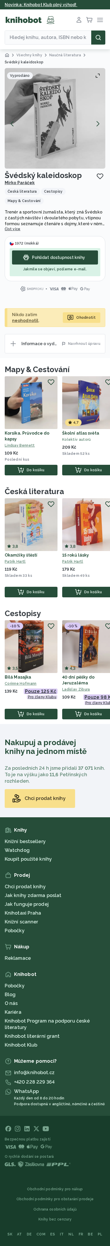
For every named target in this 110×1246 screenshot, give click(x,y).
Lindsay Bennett (20, 445)
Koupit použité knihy (28, 859)
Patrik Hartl (15, 562)
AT (19, 1234)
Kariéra (13, 1012)
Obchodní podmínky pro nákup (55, 1189)
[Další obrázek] (97, 123)
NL (71, 1234)
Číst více (13, 229)
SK (9, 1234)
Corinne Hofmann (21, 684)
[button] (55, 118)
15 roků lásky (75, 555)
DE (29, 1234)
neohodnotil (25, 320)
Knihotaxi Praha (23, 913)
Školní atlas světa (80, 433)
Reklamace (18, 958)
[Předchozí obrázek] (12, 123)
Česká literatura (34, 491)
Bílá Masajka (18, 677)
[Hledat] (98, 37)
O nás (11, 1003)
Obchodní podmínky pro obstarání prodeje (55, 1199)
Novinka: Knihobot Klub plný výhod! (41, 4)
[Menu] (100, 20)
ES (52, 1234)
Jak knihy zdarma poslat (33, 895)
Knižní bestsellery (25, 841)
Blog (10, 994)
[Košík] (89, 20)
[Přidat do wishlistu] (100, 176)
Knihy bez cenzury (55, 1219)
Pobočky (15, 930)
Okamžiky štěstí (21, 555)
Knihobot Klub (21, 1045)
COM (40, 1234)
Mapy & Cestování (37, 369)
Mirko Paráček (20, 182)
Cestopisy (23, 613)
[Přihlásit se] (79, 20)
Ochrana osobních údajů (55, 1209)
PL (100, 1234)
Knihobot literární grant (32, 1036)
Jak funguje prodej (27, 904)
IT (62, 1234)
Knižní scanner (21, 922)
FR (81, 1234)
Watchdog (17, 850)
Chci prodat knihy (25, 886)
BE (90, 1234)
